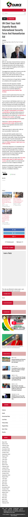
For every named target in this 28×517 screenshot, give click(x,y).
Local (6, 508)
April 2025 (4, 463)
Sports (5, 509)
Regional (10, 508)
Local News (4, 419)
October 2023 (5, 489)
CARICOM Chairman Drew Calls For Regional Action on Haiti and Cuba (18, 397)
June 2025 (4, 459)
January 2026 (5, 447)
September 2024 (6, 475)
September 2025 (6, 454)
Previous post (10, 242)
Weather (4, 432)
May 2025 (4, 461)
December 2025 (6, 449)
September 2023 (6, 490)
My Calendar (15, 509)
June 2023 (4, 496)
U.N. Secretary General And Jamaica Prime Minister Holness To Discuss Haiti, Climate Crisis (7, 201)
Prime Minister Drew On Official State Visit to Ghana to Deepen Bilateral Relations (18, 369)
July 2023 (4, 494)
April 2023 (4, 499)
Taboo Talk (10, 509)
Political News (5, 423)
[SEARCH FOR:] (14, 13)
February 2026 (5, 445)
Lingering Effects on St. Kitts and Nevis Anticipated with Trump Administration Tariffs (14, 511)
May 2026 (4, 442)
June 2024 (4, 480)
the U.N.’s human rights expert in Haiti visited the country (13, 159)
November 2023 (6, 487)
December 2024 (6, 470)
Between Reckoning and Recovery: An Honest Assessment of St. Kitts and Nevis (19, 361)
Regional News (5, 426)
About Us (21, 509)
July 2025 (4, 457)
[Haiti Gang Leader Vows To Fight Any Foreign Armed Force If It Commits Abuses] (18, 195)
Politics (21, 508)
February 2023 (5, 503)
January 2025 (5, 468)
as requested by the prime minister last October (12, 90)
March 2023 (5, 501)
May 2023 (4, 497)
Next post (19, 242)
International (16, 508)
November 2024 (6, 471)
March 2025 (5, 464)
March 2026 (5, 443)
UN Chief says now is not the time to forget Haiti (12, 42)
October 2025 (5, 452)
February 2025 (5, 466)
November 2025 (6, 450)
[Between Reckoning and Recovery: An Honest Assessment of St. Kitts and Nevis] (6, 360)
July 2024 (4, 478)
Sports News (4, 429)
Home (3, 508)
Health (3, 413)
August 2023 (5, 492)
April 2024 (4, 483)
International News (6, 416)
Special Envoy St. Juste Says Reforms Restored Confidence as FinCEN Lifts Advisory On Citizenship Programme (18, 388)
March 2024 (5, 485)
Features (4, 410)
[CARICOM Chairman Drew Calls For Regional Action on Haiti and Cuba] (6, 397)
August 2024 (5, 476)
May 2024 (4, 482)
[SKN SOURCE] (14, 4)
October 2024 (5, 473)
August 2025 (5, 456)
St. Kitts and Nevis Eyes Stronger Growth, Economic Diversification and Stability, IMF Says (18, 378)
